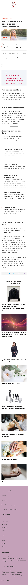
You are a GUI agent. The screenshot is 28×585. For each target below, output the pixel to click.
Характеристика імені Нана (14, 80)
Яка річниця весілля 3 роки (10, 383)
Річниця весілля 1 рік (8, 482)
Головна (3, 18)
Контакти (4, 500)
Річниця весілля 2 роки (9, 459)
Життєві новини (6, 509)
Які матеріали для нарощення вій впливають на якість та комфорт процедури (12, 434)
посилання (19, 572)
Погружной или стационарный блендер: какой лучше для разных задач (13, 408)
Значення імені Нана (12, 75)
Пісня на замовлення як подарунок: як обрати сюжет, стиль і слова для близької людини (13, 334)
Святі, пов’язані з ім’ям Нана (14, 83)
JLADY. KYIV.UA (7, 574)
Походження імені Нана (13, 78)
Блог (8, 18)
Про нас (3, 495)
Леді (11, 18)
